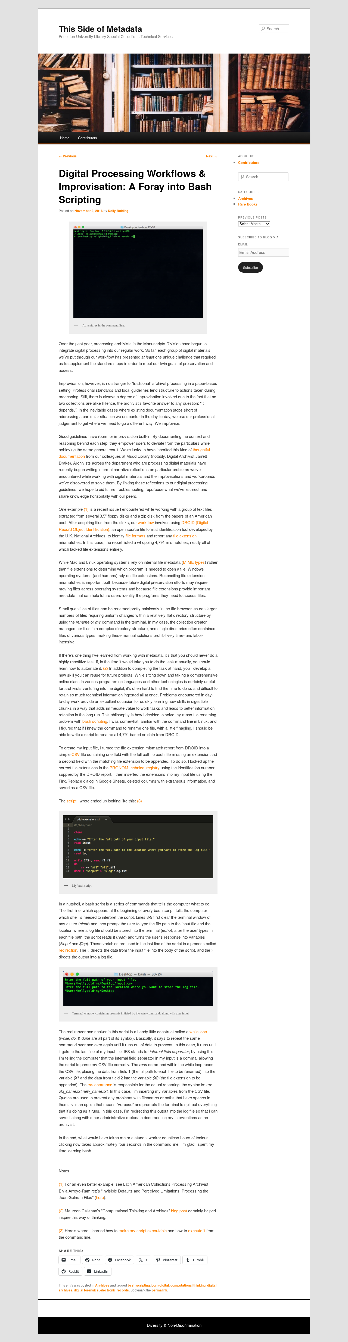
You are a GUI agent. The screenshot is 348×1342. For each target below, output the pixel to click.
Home (64, 137)
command (100, 1084)
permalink (159, 1290)
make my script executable (143, 1230)
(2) (105, 668)
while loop (198, 1031)
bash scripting (94, 721)
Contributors (87, 137)
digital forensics (86, 1290)
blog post (179, 1210)
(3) (139, 801)
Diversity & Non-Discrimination (174, 1325)
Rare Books (247, 204)
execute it (196, 1230)
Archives (102, 1285)
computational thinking (188, 1285)
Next (211, 156)
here (100, 1197)
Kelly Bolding (118, 210)
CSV (76, 754)
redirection (68, 950)
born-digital (160, 1285)
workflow (146, 522)
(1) (86, 509)
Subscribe (250, 267)
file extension (185, 535)
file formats (135, 535)
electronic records (114, 1290)
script (71, 801)
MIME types (194, 562)
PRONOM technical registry (135, 767)
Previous (68, 156)
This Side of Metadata (100, 28)
